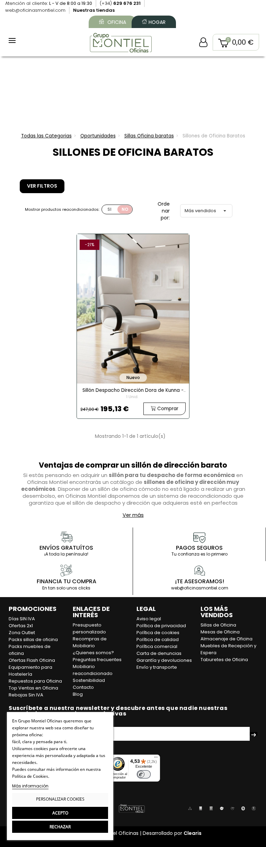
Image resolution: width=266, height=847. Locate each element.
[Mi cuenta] (203, 42)
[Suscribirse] (253, 734)
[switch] (144, 774)
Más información (30, 786)
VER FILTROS (42, 185)
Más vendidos (206, 210)
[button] (236, 42)
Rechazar (60, 827)
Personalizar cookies (60, 799)
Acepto (60, 813)
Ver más (133, 515)
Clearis (193, 833)
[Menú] (156, 759)
